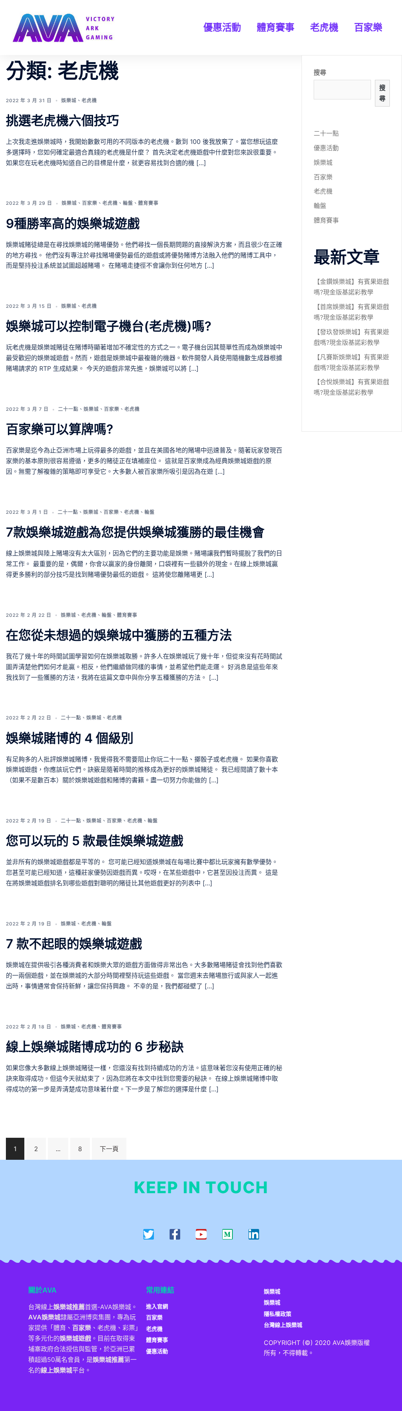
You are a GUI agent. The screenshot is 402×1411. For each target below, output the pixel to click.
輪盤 (128, 203)
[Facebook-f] (175, 1234)
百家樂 (368, 27)
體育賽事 (275, 27)
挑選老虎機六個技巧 (62, 120)
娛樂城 (69, 100)
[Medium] (227, 1234)
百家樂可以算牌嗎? (59, 429)
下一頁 (109, 1149)
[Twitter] (148, 1234)
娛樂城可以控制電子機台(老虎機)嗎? (108, 326)
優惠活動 (222, 27)
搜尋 (320, 72)
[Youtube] (201, 1234)
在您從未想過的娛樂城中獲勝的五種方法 (119, 635)
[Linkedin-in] (254, 1234)
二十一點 (68, 409)
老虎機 (324, 27)
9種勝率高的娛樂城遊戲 (73, 223)
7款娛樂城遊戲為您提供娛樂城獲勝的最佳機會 (135, 532)
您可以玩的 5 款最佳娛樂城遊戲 (94, 840)
